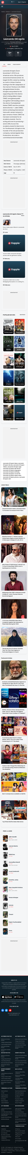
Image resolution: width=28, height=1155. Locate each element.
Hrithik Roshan (4, 1097)
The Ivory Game (19, 384)
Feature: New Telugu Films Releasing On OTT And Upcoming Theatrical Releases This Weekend (13, 767)
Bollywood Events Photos (21, 1055)
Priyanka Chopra (19, 1099)
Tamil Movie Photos (5, 1060)
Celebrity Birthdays (5, 1140)
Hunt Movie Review (19, 1112)
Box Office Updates (5, 1134)
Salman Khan (4, 1091)
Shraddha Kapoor (19, 1093)
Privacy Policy (12, 1150)
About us (17, 1149)
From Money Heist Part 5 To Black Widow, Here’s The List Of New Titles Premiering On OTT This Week (12, 739)
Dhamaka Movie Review (20, 1114)
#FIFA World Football (20, 1131)
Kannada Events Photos (20, 1060)
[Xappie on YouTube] (10, 1010)
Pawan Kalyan (4, 1095)
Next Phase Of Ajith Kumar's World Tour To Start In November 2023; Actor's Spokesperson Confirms (13, 566)
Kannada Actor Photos (20, 1045)
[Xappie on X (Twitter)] (6, 1010)
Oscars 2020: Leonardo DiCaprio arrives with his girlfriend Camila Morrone (12, 255)
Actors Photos (20, 1036)
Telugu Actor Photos (20, 1041)
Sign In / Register (22, 2)
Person (8, 11)
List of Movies (4, 1133)
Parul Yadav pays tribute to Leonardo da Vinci (13, 228)
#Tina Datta (18, 1138)
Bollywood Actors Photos (21, 1039)
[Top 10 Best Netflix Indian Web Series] (14, 810)
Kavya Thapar (18, 1102)
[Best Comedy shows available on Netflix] (14, 782)
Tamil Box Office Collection (19, 1079)
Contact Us (9, 1152)
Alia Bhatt (17, 1097)
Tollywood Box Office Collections (6, 1137)
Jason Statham (5, 1102)
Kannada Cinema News (7, 1080)
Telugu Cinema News (6, 1076)
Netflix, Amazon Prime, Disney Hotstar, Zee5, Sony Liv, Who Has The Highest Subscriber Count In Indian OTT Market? (13, 711)
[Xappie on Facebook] (2, 1010)
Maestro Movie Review (6, 1117)
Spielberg (19, 349)
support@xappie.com (14, 1015)
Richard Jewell (8, 332)
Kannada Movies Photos (7, 1062)
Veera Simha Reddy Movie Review (20, 1109)
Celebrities (3, 1129)
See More (22, 214)
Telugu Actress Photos (6, 1042)
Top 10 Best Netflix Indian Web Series (12, 821)
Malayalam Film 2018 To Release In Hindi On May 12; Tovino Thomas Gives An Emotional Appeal (13, 594)
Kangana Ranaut (19, 1095)
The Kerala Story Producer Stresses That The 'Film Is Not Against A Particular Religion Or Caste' (12, 650)
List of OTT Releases (5, 1131)
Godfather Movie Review (21, 1124)
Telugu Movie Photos (6, 1059)
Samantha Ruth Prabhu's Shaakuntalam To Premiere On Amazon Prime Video (14, 509)
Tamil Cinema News (6, 1078)
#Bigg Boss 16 (18, 1134)
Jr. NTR (2, 1093)
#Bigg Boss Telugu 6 (20, 1133)
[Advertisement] (14, 150)
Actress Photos (6, 1036)
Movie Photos (5, 1053)
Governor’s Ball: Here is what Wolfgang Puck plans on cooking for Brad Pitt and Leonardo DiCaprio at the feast (14, 281)
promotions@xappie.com (14, 1013)
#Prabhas (17, 1129)
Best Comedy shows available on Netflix (13, 794)
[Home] (2, 2)
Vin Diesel (3, 1099)
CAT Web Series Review (6, 1112)
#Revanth (17, 1136)
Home (3, 11)
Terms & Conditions (20, 1150)
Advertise (3, 1152)
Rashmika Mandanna (20, 1091)
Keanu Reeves (4, 1100)
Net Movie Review (5, 1119)
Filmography (17, 64)
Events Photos (20, 1053)
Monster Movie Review (20, 1119)
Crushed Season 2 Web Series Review (6, 1114)
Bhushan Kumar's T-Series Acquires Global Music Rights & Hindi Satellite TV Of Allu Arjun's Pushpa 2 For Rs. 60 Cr (13, 538)
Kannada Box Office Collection (20, 1082)
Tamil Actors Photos (20, 1043)
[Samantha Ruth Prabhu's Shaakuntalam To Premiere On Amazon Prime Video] (14, 497)
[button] (12, 2)
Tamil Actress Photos (6, 1044)
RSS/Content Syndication (7, 1149)
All (4, 64)
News (9, 64)
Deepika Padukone (19, 1100)
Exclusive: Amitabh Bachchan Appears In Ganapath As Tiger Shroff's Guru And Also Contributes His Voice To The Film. (14, 683)
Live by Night (19, 367)
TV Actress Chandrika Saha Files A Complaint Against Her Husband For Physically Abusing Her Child (12, 622)
